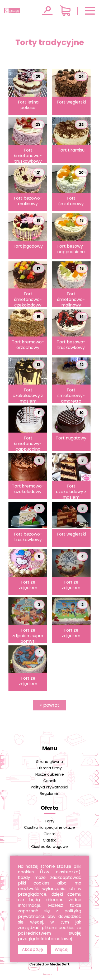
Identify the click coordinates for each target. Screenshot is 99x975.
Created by (49, 964)
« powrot (49, 705)
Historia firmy (49, 768)
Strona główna (49, 761)
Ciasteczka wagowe (49, 846)
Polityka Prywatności (49, 787)
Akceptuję (32, 949)
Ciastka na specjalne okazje (49, 827)
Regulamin (49, 793)
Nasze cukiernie (49, 774)
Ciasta (49, 833)
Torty (49, 821)
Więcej (61, 949)
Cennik (49, 780)
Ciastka (49, 840)
